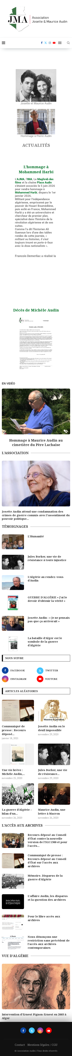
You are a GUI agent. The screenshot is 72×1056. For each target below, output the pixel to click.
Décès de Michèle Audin (36, 310)
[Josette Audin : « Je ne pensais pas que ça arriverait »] (13, 622)
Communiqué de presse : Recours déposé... (14, 729)
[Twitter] (45, 42)
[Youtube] (54, 42)
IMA (29, 179)
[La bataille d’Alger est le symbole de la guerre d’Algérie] (13, 642)
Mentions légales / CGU (42, 1042)
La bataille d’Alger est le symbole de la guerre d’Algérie (45, 640)
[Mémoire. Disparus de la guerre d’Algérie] (13, 880)
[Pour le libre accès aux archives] (13, 921)
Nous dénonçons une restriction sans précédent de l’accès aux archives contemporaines (49, 941)
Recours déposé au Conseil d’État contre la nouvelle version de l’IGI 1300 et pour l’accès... (47, 839)
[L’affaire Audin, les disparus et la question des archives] (13, 900)
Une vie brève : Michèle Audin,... (13, 771)
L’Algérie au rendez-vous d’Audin (46, 577)
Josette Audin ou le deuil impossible (51, 727)
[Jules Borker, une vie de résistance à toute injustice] (13, 561)
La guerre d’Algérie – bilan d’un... (17, 810)
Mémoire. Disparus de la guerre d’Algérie (45, 876)
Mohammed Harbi (26, 192)
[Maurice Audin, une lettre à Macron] (54, 793)
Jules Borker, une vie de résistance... (52, 771)
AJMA (20, 179)
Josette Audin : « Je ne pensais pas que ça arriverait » (49, 618)
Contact (20, 1042)
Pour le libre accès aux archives (44, 917)
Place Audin (44, 182)
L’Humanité (36, 535)
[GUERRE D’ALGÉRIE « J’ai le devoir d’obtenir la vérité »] (13, 601)
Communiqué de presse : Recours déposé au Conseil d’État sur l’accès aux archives (47, 859)
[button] (6, 418)
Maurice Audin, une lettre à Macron (51, 810)
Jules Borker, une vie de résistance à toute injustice (47, 557)
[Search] (68, 42)
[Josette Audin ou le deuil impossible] (54, 709)
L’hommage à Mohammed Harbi (36, 169)
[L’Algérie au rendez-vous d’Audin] (13, 581)
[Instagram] (50, 42)
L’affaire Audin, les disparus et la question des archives (48, 896)
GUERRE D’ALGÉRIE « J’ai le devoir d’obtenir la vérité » (47, 598)
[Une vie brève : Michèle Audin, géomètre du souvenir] (18, 753)
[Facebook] (41, 42)
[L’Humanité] (13, 540)
